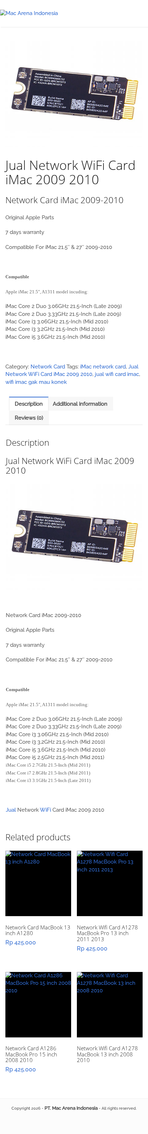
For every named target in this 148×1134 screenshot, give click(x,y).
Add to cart (109, 893)
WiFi (45, 810)
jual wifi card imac (117, 374)
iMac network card (103, 366)
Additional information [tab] (80, 404)
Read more (38, 890)
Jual (11, 810)
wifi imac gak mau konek (36, 382)
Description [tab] (29, 404)
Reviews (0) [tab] (29, 418)
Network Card (48, 366)
